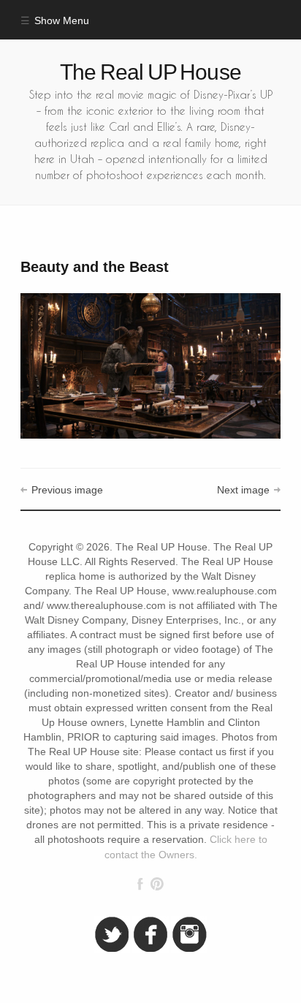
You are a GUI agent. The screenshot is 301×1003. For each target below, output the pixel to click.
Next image (243, 490)
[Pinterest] (157, 883)
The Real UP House (150, 72)
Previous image (66, 490)
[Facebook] (140, 883)
